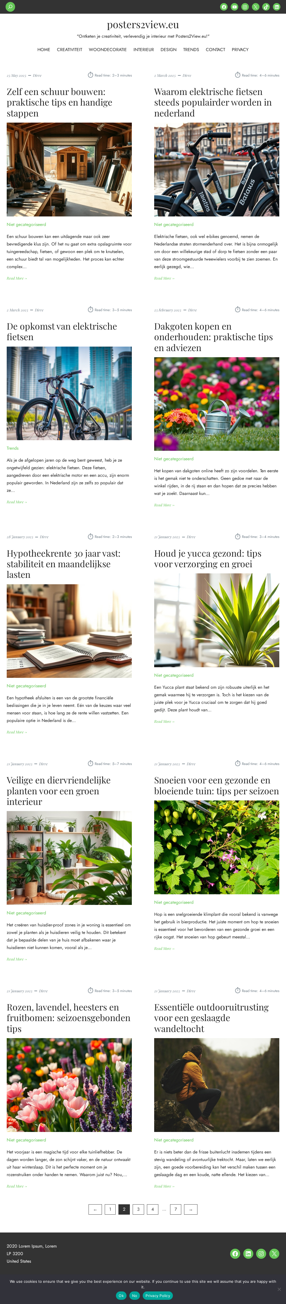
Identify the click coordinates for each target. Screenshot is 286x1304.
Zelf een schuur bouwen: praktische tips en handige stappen (59, 102)
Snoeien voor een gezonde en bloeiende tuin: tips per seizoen (216, 785)
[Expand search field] (10, 7)
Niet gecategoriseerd (26, 224)
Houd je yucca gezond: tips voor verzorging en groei (207, 558)
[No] (279, 1289)
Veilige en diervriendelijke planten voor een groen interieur (59, 790)
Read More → (17, 278)
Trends (12, 448)
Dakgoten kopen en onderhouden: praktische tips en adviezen (213, 337)
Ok (121, 1295)
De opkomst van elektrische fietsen (62, 331)
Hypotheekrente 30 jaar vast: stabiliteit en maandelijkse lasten (64, 564)
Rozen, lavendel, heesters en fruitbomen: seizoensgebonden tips (68, 1018)
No (134, 1295)
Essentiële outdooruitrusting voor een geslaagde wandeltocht (211, 1018)
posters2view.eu (143, 24)
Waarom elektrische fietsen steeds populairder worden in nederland (213, 102)
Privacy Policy (158, 1295)
